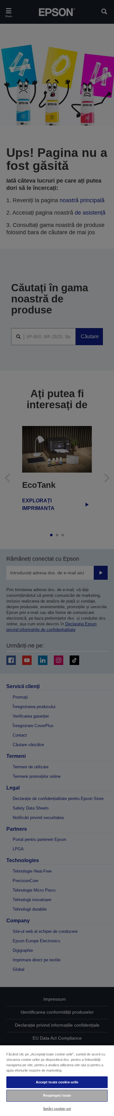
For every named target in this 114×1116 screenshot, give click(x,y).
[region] (57, 1080)
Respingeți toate (57, 1095)
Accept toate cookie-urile (57, 1082)
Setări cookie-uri (57, 1109)
